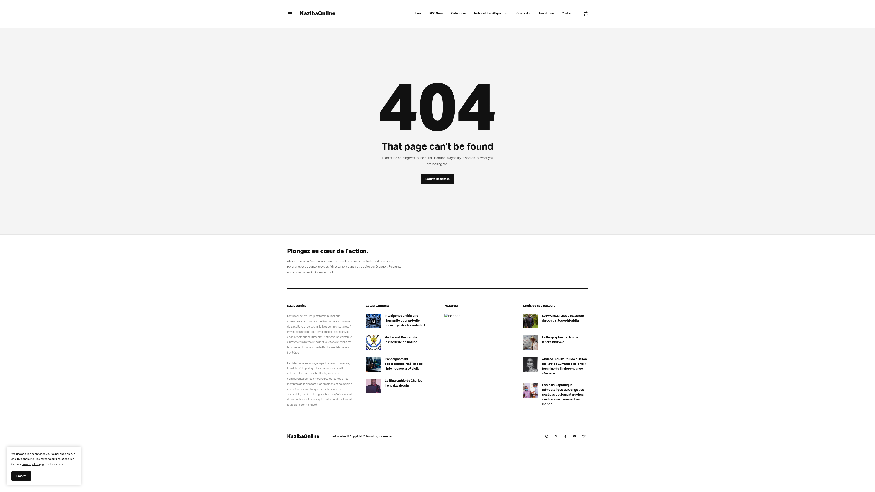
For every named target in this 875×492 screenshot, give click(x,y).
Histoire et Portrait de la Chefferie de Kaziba (401, 340)
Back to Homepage (437, 179)
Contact (567, 13)
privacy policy (30, 464)
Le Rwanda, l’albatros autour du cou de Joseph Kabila (563, 318)
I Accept (21, 476)
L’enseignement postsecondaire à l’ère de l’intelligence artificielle (404, 364)
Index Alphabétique (487, 13)
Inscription (546, 13)
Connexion (523, 13)
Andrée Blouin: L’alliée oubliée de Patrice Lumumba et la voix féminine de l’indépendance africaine (564, 366)
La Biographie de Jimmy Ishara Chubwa (560, 340)
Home (418, 13)
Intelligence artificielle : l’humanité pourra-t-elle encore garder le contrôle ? (405, 320)
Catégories (458, 13)
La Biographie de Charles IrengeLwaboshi (403, 383)
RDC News (436, 13)
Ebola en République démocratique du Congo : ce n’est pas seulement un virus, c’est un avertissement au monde (563, 395)
